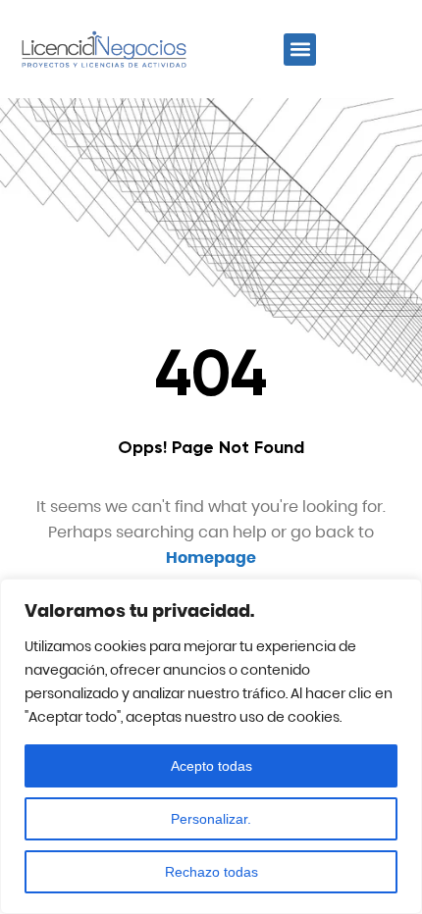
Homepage (211, 557)
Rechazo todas (211, 872)
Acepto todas (211, 766)
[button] (300, 49)
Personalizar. (211, 819)
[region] (211, 746)
